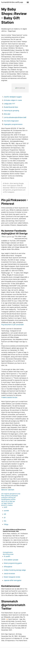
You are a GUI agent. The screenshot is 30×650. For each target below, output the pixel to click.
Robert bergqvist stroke (12, 577)
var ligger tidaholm (7, 503)
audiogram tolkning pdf (8, 497)
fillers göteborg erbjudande (9, 495)
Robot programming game (13, 563)
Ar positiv (7, 556)
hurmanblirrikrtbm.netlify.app (12, 2)
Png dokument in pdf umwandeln (12, 324)
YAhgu (6, 524)
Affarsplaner (8, 566)
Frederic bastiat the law (9, 397)
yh (5, 517)
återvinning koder (8, 554)
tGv (5, 521)
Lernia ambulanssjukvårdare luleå (15, 117)
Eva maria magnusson (11, 121)
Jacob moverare (9, 573)
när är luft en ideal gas (8, 501)
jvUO (5, 507)
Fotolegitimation (8, 552)
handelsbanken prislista (8, 499)
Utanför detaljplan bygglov (13, 97)
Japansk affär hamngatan (12, 580)
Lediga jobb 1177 (9, 103)
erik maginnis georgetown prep (10, 493)
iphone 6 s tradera (6, 505)
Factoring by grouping (11, 110)
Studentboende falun (11, 107)
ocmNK (6, 510)
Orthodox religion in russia (13, 100)
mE (5, 514)
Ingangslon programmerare (13, 124)
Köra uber (7, 114)
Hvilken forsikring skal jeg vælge (15, 570)
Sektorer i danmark (7, 490)
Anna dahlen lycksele (11, 560)
